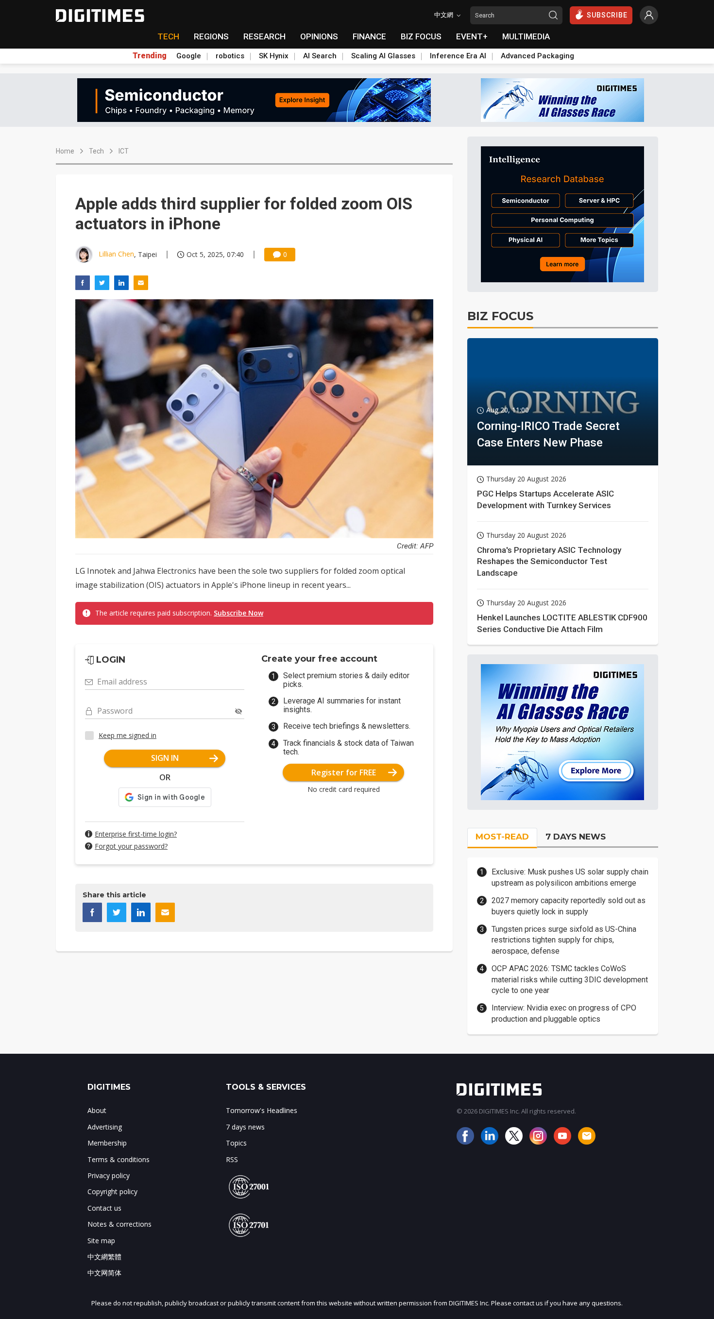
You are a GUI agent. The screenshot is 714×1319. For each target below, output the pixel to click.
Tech (96, 151)
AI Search (320, 55)
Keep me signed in (127, 735)
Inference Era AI (458, 55)
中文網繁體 (104, 1256)
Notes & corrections (119, 1224)
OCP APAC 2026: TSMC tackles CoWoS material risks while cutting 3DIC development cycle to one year (570, 979)
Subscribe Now (238, 612)
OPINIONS (319, 36)
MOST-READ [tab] (502, 836)
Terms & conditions (118, 1159)
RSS (232, 1159)
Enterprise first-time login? (136, 834)
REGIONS (211, 36)
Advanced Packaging (537, 55)
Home (65, 151)
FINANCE (369, 36)
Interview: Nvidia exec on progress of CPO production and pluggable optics (564, 1013)
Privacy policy (108, 1175)
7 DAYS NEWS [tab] (575, 836)
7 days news (245, 1126)
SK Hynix (274, 55)
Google (188, 55)
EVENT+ (472, 36)
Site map (101, 1240)
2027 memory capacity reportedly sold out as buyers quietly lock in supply (569, 906)
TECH (168, 36)
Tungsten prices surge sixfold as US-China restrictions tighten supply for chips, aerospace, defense (564, 940)
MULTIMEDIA (526, 36)
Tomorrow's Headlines (261, 1110)
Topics (236, 1143)
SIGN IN (165, 758)
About (96, 1110)
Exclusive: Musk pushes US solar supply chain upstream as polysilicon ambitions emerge (570, 877)
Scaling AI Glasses (383, 55)
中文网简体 (104, 1272)
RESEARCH (264, 36)
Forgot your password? (131, 846)
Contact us (104, 1208)
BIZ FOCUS (421, 36)
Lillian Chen (116, 253)
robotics (230, 55)
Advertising (104, 1126)
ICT (124, 151)
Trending (150, 55)
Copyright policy (112, 1191)
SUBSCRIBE (607, 15)
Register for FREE (343, 772)
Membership (107, 1143)
